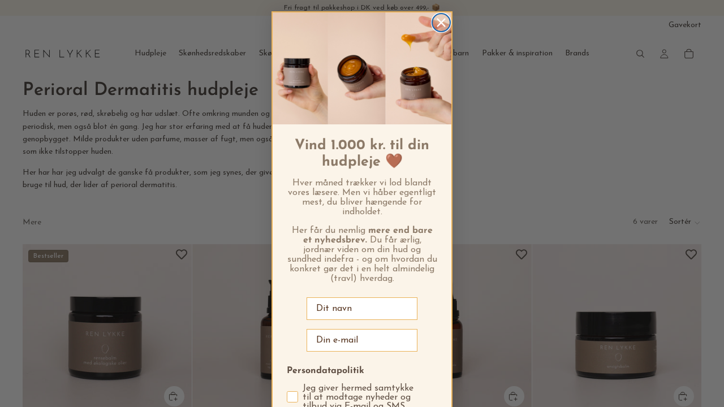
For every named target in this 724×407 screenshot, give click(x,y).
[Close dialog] (441, 23)
